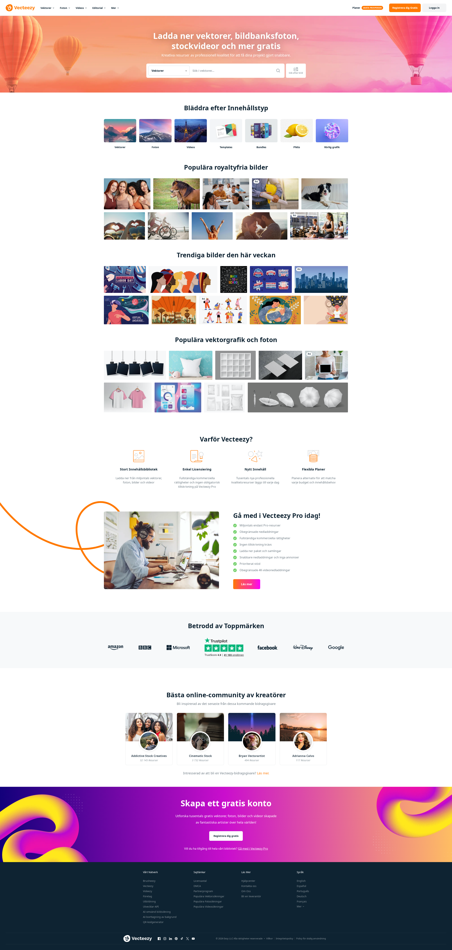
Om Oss (246, 891)
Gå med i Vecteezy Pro (253, 849)
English (301, 881)
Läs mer (246, 584)
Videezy (147, 891)
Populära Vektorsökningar (209, 896)
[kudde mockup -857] (190, 365)
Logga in (434, 7)
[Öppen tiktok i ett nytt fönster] (181, 938)
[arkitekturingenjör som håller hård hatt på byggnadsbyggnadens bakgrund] (275, 193)
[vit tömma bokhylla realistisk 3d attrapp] (235, 365)
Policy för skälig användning (311, 938)
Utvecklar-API (151, 906)
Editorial (97, 8)
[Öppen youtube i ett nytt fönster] (193, 938)
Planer (356, 7)
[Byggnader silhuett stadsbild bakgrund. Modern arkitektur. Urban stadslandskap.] (321, 279)
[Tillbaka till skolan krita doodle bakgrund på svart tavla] (233, 279)
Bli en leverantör (251, 896)
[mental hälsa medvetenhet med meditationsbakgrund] (326, 310)
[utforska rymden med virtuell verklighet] (126, 310)
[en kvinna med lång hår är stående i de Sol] (212, 226)
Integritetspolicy (284, 938)
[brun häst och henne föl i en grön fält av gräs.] (176, 193)
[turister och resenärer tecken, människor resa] (223, 310)
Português (303, 891)
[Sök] (278, 71)
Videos (80, 8)
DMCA (197, 886)
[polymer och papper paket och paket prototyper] (224, 397)
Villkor (269, 938)
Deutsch (302, 896)
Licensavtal (200, 881)
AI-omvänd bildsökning (157, 911)
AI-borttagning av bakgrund (160, 917)
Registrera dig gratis (226, 836)
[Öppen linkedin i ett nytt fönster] (170, 938)
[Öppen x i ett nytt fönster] (187, 938)
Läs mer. (262, 773)
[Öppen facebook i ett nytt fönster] (159, 938)
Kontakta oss (248, 886)
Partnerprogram (203, 891)
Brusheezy (149, 881)
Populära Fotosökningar (208, 901)
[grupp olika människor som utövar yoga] (319, 226)
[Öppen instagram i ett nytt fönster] (164, 938)
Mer (113, 8)
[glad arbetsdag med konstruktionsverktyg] (125, 279)
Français (302, 901)
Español (301, 886)
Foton (63, 8)
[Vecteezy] (20, 7)
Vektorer (45, 8)
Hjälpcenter (248, 881)
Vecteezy (148, 886)
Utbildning (149, 901)
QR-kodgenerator (153, 922)
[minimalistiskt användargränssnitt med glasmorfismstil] (178, 397)
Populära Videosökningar (208, 906)
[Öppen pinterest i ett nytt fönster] (176, 938)
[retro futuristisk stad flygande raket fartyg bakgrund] (173, 310)
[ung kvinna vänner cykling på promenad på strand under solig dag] (168, 226)
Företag (147, 896)
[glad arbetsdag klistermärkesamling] (271, 279)
